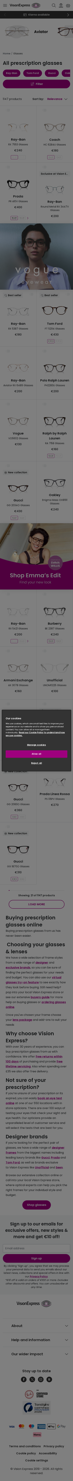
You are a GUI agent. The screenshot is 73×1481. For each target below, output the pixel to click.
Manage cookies (36, 745)
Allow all (36, 753)
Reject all (36, 763)
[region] (36, 740)
